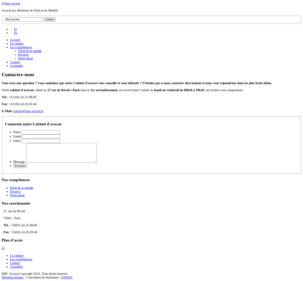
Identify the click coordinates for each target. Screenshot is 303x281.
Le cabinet (16, 43)
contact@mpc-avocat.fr (28, 111)
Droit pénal (25, 58)
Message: (19, 161)
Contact (15, 62)
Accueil (15, 40)
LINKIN (67, 277)
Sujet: (17, 140)
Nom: (17, 132)
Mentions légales (12, 277)
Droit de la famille (30, 51)
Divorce (23, 54)
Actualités (16, 66)
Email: (17, 136)
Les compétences (21, 47)
